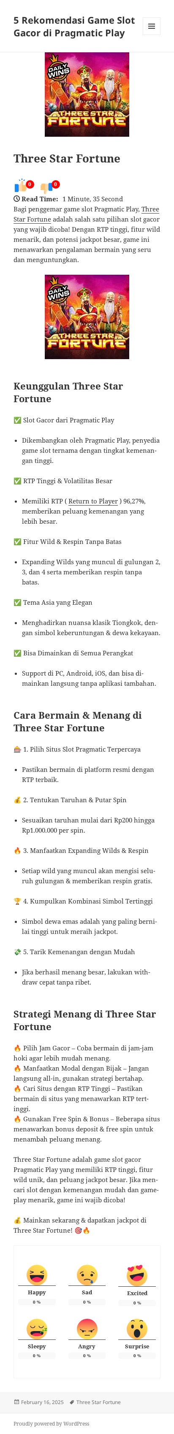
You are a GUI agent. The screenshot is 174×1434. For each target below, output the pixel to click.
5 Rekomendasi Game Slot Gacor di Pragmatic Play (74, 26)
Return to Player (93, 501)
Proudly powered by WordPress (51, 1423)
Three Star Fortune (67, 158)
